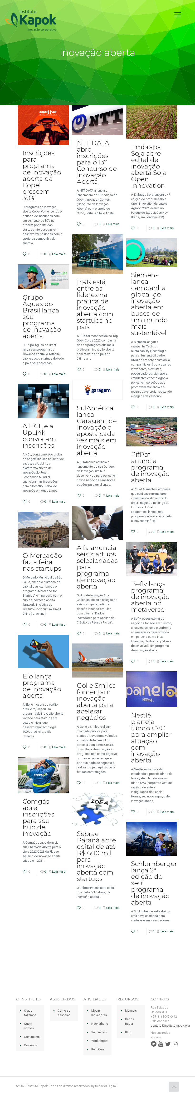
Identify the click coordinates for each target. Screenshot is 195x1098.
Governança (32, 1037)
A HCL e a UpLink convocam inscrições (39, 435)
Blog (128, 1032)
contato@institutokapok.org (170, 1025)
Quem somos (29, 1026)
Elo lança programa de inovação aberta (42, 685)
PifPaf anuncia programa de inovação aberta (150, 467)
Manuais (131, 1010)
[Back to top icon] (174, 1087)
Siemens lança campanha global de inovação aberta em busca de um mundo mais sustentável (149, 304)
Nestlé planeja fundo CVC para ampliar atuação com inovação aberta (151, 737)
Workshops (99, 1041)
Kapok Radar (129, 1021)
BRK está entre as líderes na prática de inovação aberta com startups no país (95, 304)
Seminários (99, 1032)
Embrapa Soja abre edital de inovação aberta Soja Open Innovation (149, 166)
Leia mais (58, 254)
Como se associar (64, 1013)
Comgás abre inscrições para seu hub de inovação (38, 817)
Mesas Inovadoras (99, 1013)
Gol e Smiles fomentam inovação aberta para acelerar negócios (96, 702)
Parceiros (30, 1045)
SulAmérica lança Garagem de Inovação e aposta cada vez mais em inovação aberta (97, 430)
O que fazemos (30, 1013)
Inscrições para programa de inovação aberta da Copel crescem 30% (42, 175)
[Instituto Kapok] (30, 20)
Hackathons (99, 1023)
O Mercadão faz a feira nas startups (42, 562)
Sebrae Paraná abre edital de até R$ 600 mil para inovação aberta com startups (96, 856)
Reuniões (97, 1049)
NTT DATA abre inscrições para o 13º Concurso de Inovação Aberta (97, 162)
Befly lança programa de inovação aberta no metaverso (150, 596)
